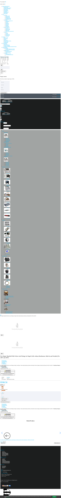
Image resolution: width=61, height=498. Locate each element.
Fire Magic (8, 377)
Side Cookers (8, 191)
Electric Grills (7, 141)
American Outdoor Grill (8, 143)
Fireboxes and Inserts (8, 304)
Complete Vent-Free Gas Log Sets (10, 296)
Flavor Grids (7, 226)
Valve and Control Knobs (8, 243)
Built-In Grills (8, 173)
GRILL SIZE (5, 156)
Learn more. (8, 497)
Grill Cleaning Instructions (6, 462)
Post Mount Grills (8, 140)
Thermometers (8, 254)
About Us (3, 451)
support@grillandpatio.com (7, 470)
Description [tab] (4, 360)
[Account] (1, 107)
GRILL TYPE (6, 132)
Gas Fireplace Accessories (9, 312)
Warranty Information (5, 453)
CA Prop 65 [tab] (4, 363)
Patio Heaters (8, 218)
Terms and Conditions (5, 454)
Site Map (3, 459)
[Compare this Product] (1, 73)
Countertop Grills (8, 139)
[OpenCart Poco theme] (6, 114)
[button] (31, 6)
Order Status (2, 94)
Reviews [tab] (3, 362)
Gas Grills (7, 152)
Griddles (8, 207)
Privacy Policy (4, 455)
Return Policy (4, 452)
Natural (2, 386)
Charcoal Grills (7, 153)
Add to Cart (3, 71)
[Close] (0, 56)
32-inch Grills (7, 163)
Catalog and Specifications (6, 461)
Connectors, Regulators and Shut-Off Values (8, 286)
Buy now (4, 400)
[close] (5, 1)
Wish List (3, 467)
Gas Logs (7, 298)
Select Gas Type (2, 385)
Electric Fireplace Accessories (9, 311)
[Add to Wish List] (2, 335)
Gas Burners (7, 297)
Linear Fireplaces (8, 305)
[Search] (1, 106)
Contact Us (3, 458)
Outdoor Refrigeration (8, 185)
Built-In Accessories (8, 268)
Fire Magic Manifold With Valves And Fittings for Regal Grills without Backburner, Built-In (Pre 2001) (17, 439)
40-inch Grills (7, 165)
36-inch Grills (7, 164)
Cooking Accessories (8, 280)
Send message (3, 92)
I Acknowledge (3, 390)
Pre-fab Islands (8, 196)
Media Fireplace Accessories (9, 313)
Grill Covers (7, 262)
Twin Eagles (7, 146)
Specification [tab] (4, 361)
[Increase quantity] (1, 69)
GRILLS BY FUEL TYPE (7, 147)
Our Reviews (4, 460)
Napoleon (7, 145)
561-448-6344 (59, 96)
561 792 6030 (59, 94)
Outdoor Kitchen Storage (8, 179)
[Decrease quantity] (1, 65)
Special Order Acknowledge (3, 389)
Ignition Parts (8, 237)
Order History (4, 466)
